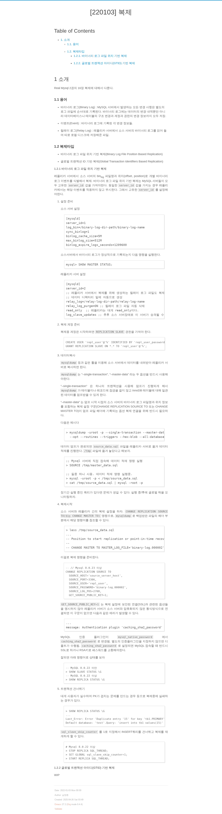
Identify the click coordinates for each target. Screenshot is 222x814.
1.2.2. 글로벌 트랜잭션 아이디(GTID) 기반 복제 (104, 63)
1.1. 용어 (73, 44)
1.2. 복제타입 (76, 51)
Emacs (58, 804)
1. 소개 (65, 39)
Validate (58, 809)
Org (69, 804)
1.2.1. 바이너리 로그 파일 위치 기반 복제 (100, 55)
